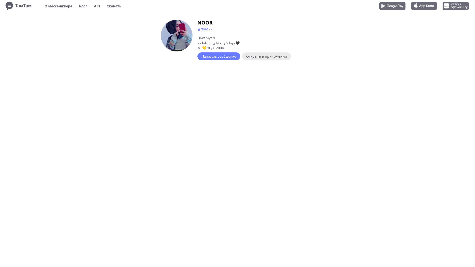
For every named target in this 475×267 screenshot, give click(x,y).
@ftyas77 (205, 29)
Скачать (114, 6)
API (97, 6)
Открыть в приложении (266, 56)
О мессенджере (58, 6)
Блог (83, 6)
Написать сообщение (218, 56)
